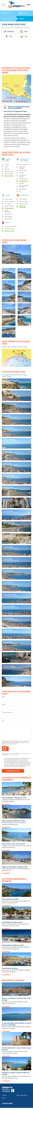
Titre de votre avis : (7, 712)
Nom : (4, 696)
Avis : (3, 720)
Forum (4, 1098)
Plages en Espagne (7, 1103)
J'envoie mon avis (12, 771)
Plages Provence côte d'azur (23, 13)
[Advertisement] (16, 50)
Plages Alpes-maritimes (7, 18)
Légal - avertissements (21, 1095)
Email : (4, 704)
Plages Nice (21, 18)
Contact (4, 1095)
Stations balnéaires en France (7, 13)
